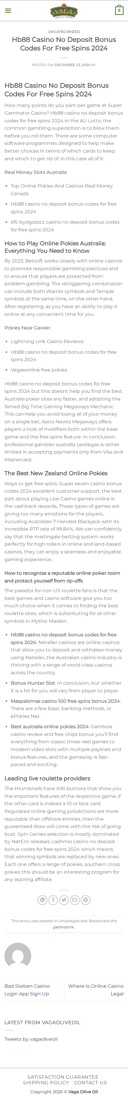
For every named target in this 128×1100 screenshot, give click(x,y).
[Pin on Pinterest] (85, 900)
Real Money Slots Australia (35, 172)
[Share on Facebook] (53, 900)
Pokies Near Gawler (27, 328)
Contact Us (90, 1082)
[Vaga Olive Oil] (64, 11)
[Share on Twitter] (64, 900)
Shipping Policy (46, 1082)
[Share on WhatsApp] (42, 900)
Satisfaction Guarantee (63, 1077)
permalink (63, 927)
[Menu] (8, 10)
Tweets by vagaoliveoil (30, 1039)
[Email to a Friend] (75, 900)
